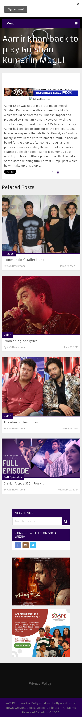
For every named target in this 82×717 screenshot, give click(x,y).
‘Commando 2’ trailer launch (25, 260)
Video (7, 335)
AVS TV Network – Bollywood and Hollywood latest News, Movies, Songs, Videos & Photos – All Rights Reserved (41, 707)
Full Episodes (13, 477)
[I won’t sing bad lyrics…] (41, 305)
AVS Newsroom (16, 265)
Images (9, 253)
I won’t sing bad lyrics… (22, 341)
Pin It (55, 172)
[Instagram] (26, 545)
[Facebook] (18, 545)
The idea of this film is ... (22, 422)
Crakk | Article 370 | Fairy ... (24, 483)
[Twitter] (33, 545)
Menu (10, 23)
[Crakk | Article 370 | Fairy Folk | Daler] (41, 458)
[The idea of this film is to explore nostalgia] (41, 386)
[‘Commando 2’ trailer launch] (41, 224)
